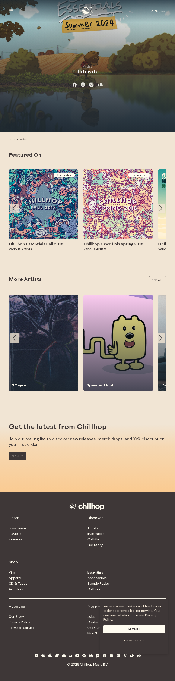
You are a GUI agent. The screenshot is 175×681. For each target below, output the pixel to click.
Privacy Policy (19, 622)
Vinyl (12, 572)
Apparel (15, 578)
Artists (23, 139)
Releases (15, 539)
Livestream (17, 528)
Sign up (18, 456)
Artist (87, 66)
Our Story (95, 545)
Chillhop (94, 589)
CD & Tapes (18, 583)
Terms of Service (22, 627)
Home (12, 139)
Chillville (93, 539)
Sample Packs (98, 583)
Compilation (64, 175)
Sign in (160, 11)
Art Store (16, 589)
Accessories (97, 578)
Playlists (15, 533)
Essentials (95, 572)
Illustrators (96, 533)
